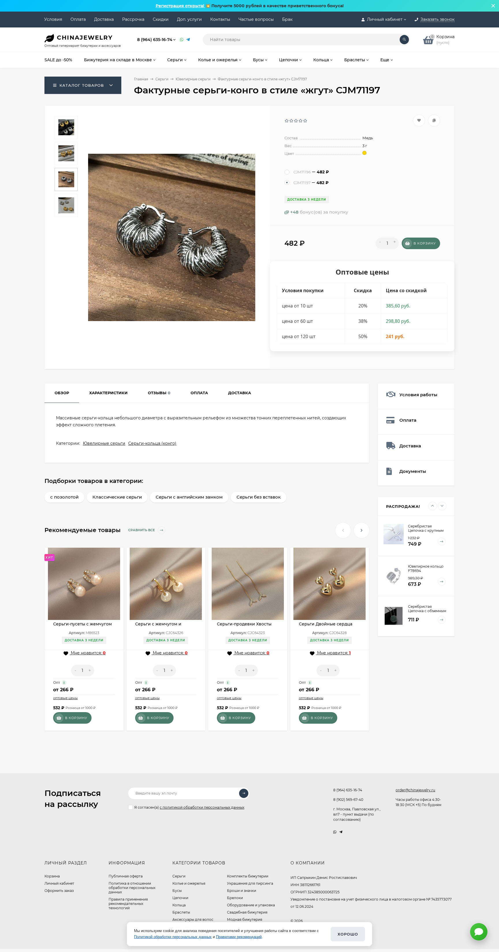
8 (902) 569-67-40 (348, 799)
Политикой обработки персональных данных (173, 937)
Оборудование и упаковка (251, 905)
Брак (287, 19)
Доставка (104, 19)
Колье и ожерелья (188, 883)
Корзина (52, 876)
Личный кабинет (59, 883)
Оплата (78, 19)
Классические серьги (117, 497)
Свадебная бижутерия (247, 912)
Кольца (179, 905)
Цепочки (180, 898)
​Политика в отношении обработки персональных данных (132, 887)
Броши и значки (241, 890)
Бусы (177, 890)
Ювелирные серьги (193, 79)
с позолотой (64, 497)
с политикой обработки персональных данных (202, 807)
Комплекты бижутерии (247, 876)
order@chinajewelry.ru (415, 790)
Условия (53, 19)
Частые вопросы (256, 19)
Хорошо (348, 934)
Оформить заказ (59, 890)
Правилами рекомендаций (239, 937)
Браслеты (181, 912)
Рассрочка (133, 19)
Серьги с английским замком (189, 497)
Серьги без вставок (259, 497)
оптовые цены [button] (65, 698)
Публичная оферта (126, 876)
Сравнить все (142, 530)
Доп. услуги (189, 19)
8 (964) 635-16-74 (154, 39)
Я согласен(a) (189, 807)
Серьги (161, 79)
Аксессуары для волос (192, 919)
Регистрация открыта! (180, 5)
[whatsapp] (334, 832)
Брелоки (235, 898)
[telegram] (340, 832)
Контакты (220, 19)
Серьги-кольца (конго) (152, 443)
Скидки (161, 19)
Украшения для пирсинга (250, 883)
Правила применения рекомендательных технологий (128, 903)
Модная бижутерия (244, 919)
